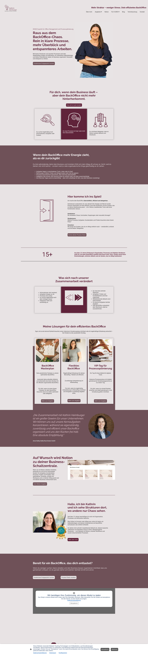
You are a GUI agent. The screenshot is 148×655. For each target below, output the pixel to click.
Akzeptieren (74, 603)
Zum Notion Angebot (40, 484)
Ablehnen (114, 649)
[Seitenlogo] (10, 9)
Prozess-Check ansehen (68, 577)
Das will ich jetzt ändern (74, 105)
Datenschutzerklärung (74, 600)
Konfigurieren (63, 653)
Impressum (52, 653)
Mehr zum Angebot (47, 401)
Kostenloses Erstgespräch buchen (44, 63)
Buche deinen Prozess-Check (77, 235)
